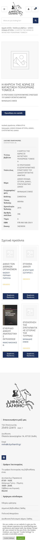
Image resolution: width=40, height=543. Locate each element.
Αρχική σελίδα (7, 28)
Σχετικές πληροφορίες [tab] (12, 141)
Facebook (4, 457)
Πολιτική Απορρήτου (10, 513)
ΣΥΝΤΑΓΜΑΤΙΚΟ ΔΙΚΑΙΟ (10, 130)
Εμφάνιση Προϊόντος (10, 296)
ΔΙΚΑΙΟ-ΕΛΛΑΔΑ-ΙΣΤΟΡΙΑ (19, 128)
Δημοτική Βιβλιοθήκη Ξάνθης (13, 508)
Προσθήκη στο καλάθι (13, 113)
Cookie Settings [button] (9, 538)
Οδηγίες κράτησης (9, 503)
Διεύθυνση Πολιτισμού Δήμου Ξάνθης (17, 519)
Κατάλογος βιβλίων (20, 28)
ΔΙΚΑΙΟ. (31, 128)
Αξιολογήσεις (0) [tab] (10, 143)
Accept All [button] (21, 538)
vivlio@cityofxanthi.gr (11, 444)
